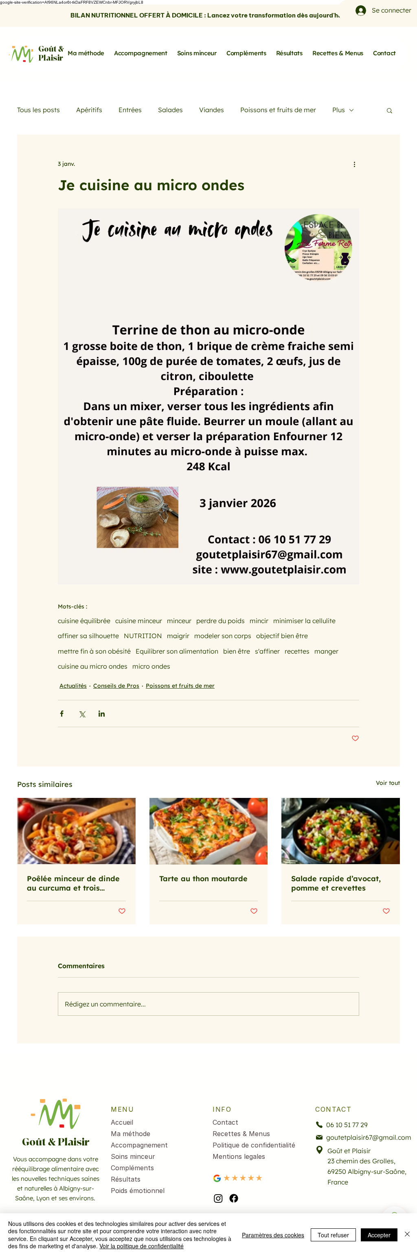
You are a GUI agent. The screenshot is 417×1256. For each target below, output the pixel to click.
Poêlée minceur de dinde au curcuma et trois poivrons (73, 883)
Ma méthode (130, 1134)
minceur (179, 621)
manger (326, 651)
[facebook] (233, 1198)
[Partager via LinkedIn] (101, 713)
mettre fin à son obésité (94, 651)
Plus (338, 110)
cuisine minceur (138, 621)
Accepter (379, 1235)
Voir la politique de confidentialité (141, 1246)
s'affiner (267, 651)
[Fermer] (407, 1234)
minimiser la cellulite (304, 621)
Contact (225, 1122)
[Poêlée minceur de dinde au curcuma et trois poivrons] (76, 831)
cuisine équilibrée (84, 621)
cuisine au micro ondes (92, 666)
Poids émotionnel (138, 1190)
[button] (389, 110)
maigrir (178, 636)
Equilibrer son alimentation (177, 651)
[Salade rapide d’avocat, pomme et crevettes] (340, 831)
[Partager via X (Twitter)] (82, 713)
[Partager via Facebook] (62, 713)
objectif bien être (282, 636)
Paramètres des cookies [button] (273, 1235)
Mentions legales (239, 1156)
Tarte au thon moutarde (203, 878)
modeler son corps (222, 636)
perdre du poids (220, 621)
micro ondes (151, 666)
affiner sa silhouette (88, 636)
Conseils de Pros (116, 685)
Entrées (130, 110)
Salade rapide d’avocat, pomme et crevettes (336, 883)
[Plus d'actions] (354, 164)
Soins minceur (133, 1156)
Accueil (122, 1122)
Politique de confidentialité (254, 1145)
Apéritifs (89, 110)
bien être (236, 651)
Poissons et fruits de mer (278, 110)
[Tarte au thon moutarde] (208, 831)
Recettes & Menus (241, 1134)
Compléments (132, 1168)
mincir (259, 621)
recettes (297, 651)
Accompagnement (139, 1145)
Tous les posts (38, 110)
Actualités (73, 685)
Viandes (211, 110)
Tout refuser (333, 1235)
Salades (170, 110)
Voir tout (388, 783)
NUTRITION (143, 636)
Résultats (125, 1179)
